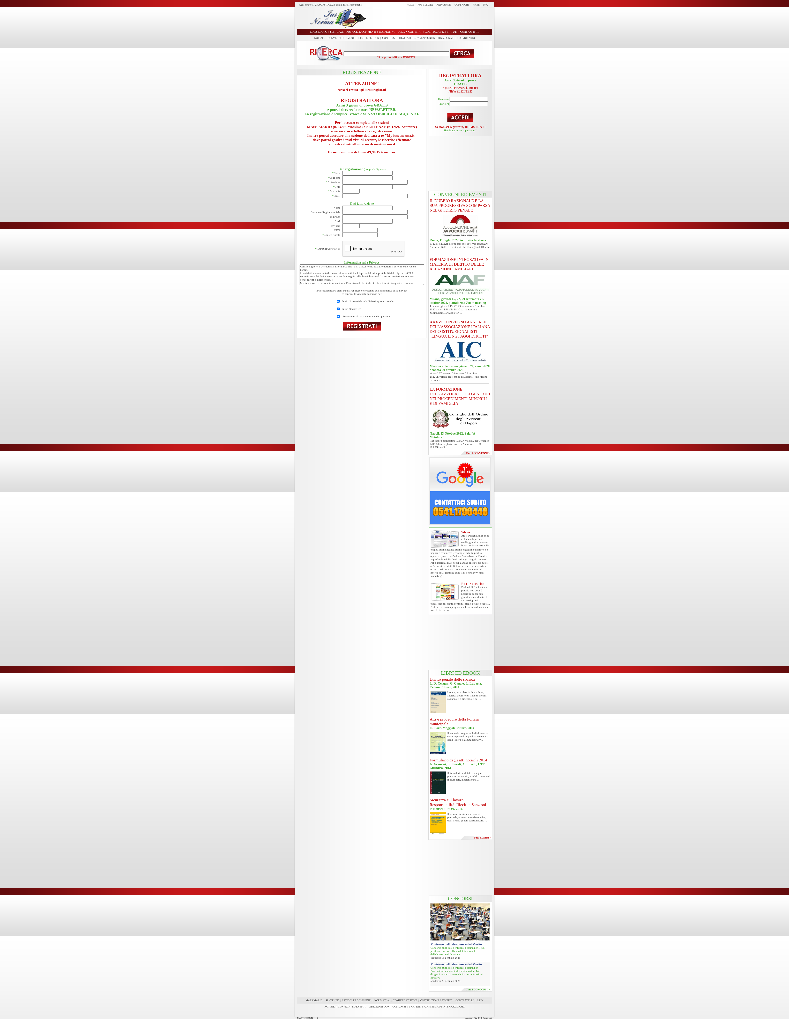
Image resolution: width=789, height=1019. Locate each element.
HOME (410, 4)
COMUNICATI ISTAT (405, 1000)
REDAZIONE (443, 4)
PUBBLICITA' (425, 4)
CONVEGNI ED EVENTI (341, 37)
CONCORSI (389, 37)
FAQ (485, 4)
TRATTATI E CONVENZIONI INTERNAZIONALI (426, 37)
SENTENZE (332, 1000)
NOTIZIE (319, 37)
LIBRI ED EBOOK (368, 37)
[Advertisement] (430, 18)
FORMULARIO (466, 37)
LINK (480, 1000)
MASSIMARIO (314, 1000)
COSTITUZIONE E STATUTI (436, 1000)
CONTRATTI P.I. (465, 1000)
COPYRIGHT (461, 4)
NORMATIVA (382, 1000)
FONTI (476, 4)
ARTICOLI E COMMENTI (356, 1000)
